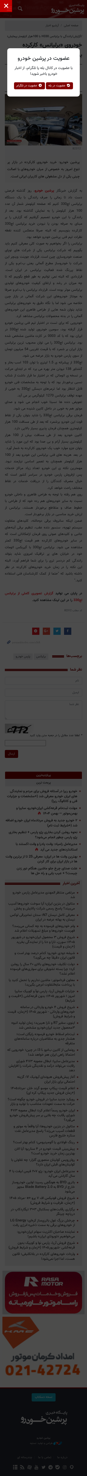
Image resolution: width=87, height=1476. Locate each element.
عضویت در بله (57, 85)
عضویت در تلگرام (27, 85)
